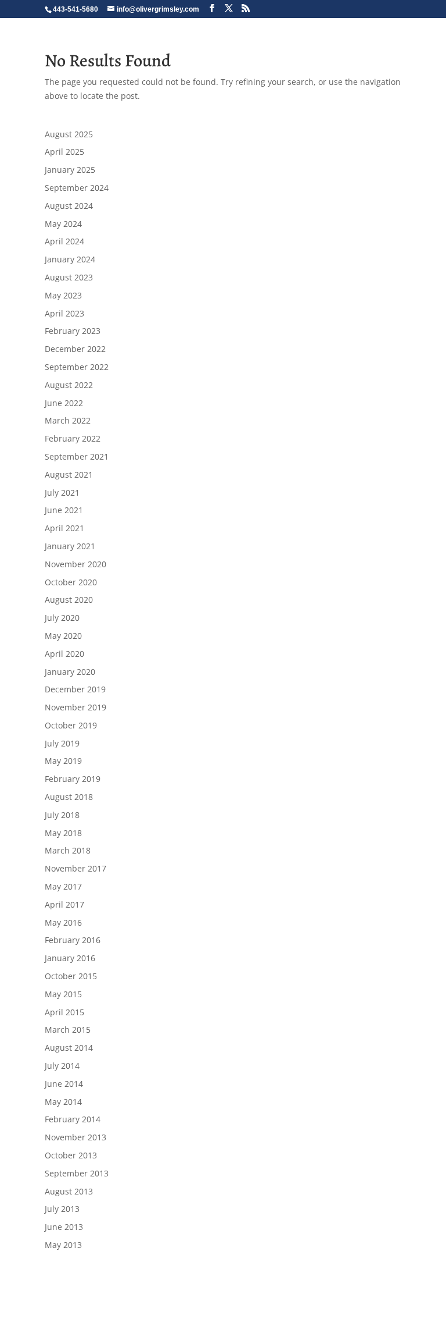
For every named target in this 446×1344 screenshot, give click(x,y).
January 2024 (70, 259)
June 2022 (64, 402)
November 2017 (75, 868)
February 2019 (72, 778)
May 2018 (63, 832)
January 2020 (70, 671)
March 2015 (68, 1029)
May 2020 (63, 635)
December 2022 (75, 348)
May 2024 (63, 223)
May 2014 (63, 1101)
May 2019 (63, 760)
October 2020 (71, 582)
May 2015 (63, 994)
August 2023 (69, 277)
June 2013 (64, 1226)
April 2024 (64, 241)
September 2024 (77, 187)
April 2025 (64, 151)
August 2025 (69, 134)
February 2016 (72, 939)
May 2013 (63, 1244)
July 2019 (62, 743)
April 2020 (64, 653)
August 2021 (69, 474)
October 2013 (71, 1155)
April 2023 (64, 313)
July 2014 (62, 1065)
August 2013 (69, 1191)
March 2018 (68, 850)
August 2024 (69, 205)
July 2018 (62, 814)
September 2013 (77, 1173)
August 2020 (69, 599)
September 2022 (77, 366)
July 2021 (62, 492)
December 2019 (75, 689)
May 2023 (63, 295)
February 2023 (72, 330)
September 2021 (77, 456)
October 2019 (71, 725)
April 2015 (64, 1012)
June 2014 (64, 1083)
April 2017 (64, 904)
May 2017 (63, 886)
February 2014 (72, 1119)
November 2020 (75, 564)
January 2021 (70, 546)
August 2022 (69, 384)
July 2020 (62, 617)
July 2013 (62, 1208)
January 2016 (70, 957)
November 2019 (75, 707)
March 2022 (68, 420)
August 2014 (69, 1047)
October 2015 (71, 976)
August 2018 (69, 796)
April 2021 (64, 528)
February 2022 (72, 438)
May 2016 (63, 922)
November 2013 (75, 1137)
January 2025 (70, 169)
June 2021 (64, 509)
